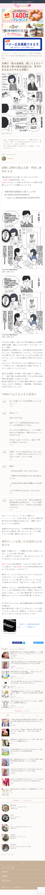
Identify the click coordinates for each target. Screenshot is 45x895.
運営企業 (5, 872)
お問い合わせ (6, 880)
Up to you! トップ (7, 53)
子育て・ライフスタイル (20, 53)
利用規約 (5, 876)
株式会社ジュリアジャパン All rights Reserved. (12, 887)
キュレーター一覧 (7, 854)
